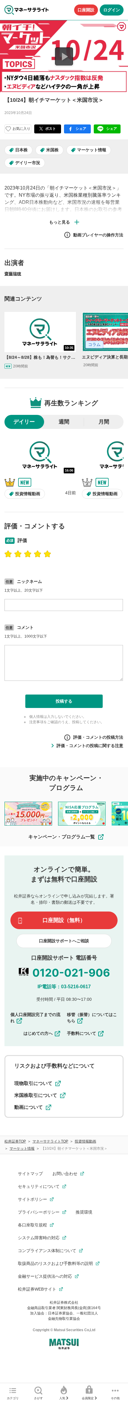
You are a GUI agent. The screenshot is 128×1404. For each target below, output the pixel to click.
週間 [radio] (64, 422)
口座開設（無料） (64, 920)
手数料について (81, 1033)
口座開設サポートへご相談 (64, 940)
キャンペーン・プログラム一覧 (61, 836)
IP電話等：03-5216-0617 (64, 986)
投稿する (64, 701)
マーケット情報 (91, 149)
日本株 (21, 149)
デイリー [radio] (24, 422)
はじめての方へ (38, 1033)
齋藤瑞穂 (12, 273)
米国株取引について (35, 1095)
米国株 (52, 149)
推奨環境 (84, 1212)
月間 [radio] (104, 422)
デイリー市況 (27, 162)
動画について (28, 1107)
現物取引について (33, 1083)
